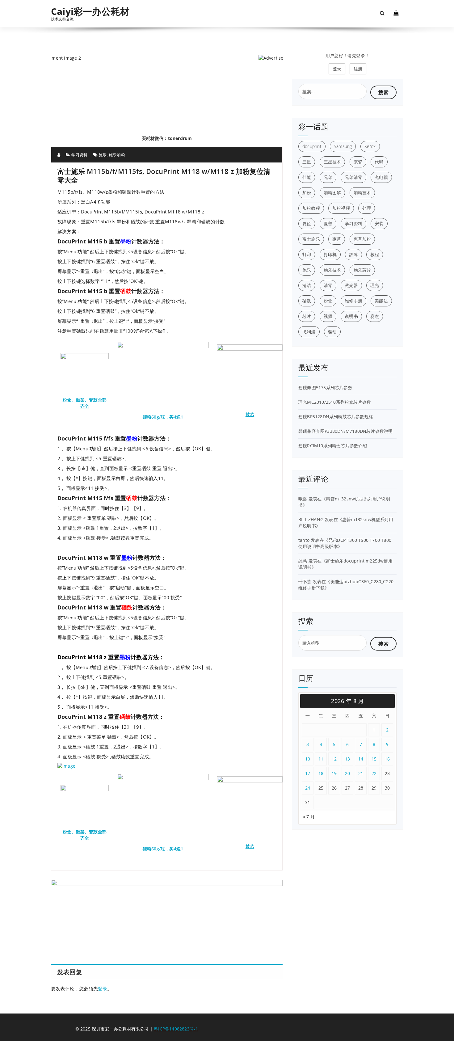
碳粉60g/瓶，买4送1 (163, 417)
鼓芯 (250, 414)
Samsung (343, 146)
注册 (358, 69)
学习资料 (79, 155)
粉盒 (328, 301)
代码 (379, 162)
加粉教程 (311, 208)
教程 (374, 254)
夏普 (328, 223)
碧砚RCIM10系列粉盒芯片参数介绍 (332, 446)
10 (307, 759)
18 (321, 773)
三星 (306, 162)
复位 (306, 223)
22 (374, 773)
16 (387, 759)
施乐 (103, 155)
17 (307, 773)
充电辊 (381, 177)
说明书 (351, 316)
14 (361, 759)
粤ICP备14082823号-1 (176, 1029)
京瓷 (358, 162)
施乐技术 (332, 270)
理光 (374, 285)
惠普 (336, 239)
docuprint (312, 146)
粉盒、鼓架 (74, 400)
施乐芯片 (362, 270)
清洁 (306, 285)
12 (334, 759)
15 (374, 759)
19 (334, 773)
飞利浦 (309, 332)
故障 (353, 254)
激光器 (351, 285)
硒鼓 (306, 301)
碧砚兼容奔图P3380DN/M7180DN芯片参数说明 (345, 431)
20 (347, 773)
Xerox (370, 146)
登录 (102, 988)
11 (321, 759)
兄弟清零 (353, 177)
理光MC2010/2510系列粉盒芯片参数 (334, 402)
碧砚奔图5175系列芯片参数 (325, 387)
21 (361, 773)
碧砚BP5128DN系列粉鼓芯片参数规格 (335, 416)
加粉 (306, 193)
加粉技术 (362, 193)
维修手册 (353, 301)
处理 (366, 208)
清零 (328, 285)
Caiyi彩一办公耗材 (90, 11)
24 (307, 788)
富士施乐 (311, 239)
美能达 (381, 301)
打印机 (330, 254)
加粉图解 (332, 193)
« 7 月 (309, 817)
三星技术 (332, 162)
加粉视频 (341, 208)
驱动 (332, 332)
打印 (306, 254)
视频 (328, 316)
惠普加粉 (362, 239)
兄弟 (328, 177)
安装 (379, 223)
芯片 (306, 316)
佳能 (306, 177)
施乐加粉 (117, 155)
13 (347, 759)
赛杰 (374, 316)
